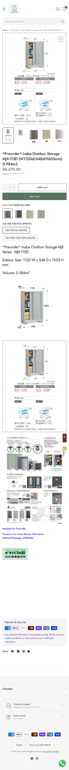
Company (7, 689)
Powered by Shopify (51, 751)
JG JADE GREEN (30, 213)
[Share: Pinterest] (24, 651)
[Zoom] (60, 39)
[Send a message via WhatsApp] (62, 763)
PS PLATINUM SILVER (41, 213)
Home (4, 30)
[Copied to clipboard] (28, 651)
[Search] (63, 21)
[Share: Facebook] (12, 651)
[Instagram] (37, 758)
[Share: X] (18, 651)
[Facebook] (31, 758)
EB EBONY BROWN (19, 213)
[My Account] (58, 9)
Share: (5, 651)
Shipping (5, 173)
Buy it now (34, 196)
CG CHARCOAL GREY (7, 213)
